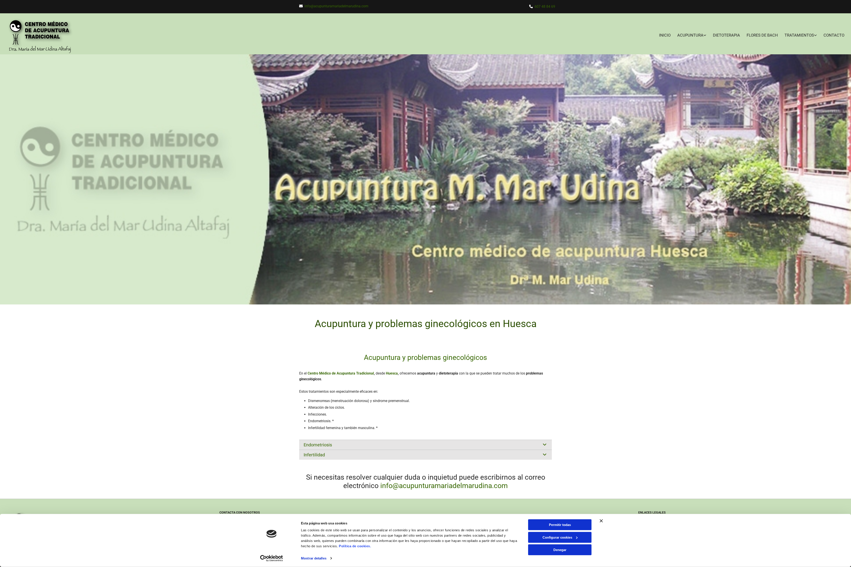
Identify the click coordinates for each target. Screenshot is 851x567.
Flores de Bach (762, 35)
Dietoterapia (726, 35)
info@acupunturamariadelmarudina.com (336, 6)
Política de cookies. (355, 546)
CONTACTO (834, 35)
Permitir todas (560, 525)
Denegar (559, 550)
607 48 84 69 (545, 6)
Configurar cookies (557, 537)
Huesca (392, 373)
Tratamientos (799, 35)
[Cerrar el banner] (601, 520)
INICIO (665, 35)
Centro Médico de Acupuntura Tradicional (341, 373)
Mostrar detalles (313, 558)
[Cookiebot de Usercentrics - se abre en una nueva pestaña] (271, 558)
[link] (688, 35)
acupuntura (690, 35)
